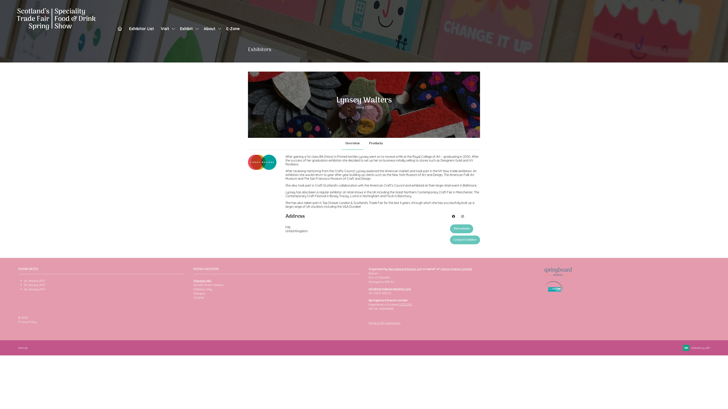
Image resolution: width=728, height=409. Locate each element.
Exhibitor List (141, 28)
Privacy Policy (27, 322)
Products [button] (376, 143)
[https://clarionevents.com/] (553, 291)
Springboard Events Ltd (404, 269)
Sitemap (23, 347)
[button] (461, 228)
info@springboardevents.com (390, 289)
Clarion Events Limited (456, 269)
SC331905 (405, 304)
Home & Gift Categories (384, 323)
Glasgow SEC (202, 281)
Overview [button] (352, 143)
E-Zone (233, 28)
